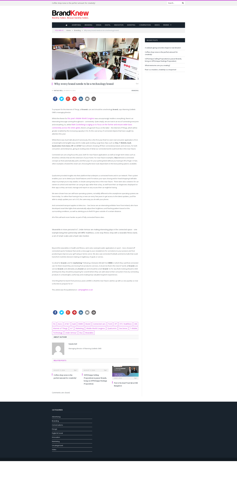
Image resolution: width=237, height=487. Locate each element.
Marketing (131, 25)
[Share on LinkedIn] (81, 100)
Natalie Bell (58, 90)
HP (112, 323)
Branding (88, 25)
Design (98, 25)
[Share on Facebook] (55, 100)
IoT (70, 327)
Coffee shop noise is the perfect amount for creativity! (73, 3)
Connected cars (96, 323)
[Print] (93, 100)
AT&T (66, 323)
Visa (79, 331)
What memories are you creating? (157, 65)
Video (54, 448)
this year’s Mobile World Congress (80, 118)
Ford (106, 323)
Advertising (76, 25)
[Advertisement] (140, 14)
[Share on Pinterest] (74, 100)
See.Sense (119, 327)
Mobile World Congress (92, 327)
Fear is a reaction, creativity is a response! (160, 69)
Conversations (145, 25)
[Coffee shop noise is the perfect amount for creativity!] (65, 367)
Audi (72, 323)
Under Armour (69, 331)
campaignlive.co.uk (85, 289)
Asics (60, 323)
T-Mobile (129, 327)
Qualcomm (108, 327)
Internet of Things (59, 327)
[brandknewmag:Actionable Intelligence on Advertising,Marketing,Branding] (70, 14)
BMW (79, 323)
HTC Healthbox (121, 323)
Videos (157, 25)
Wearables (88, 331)
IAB (130, 323)
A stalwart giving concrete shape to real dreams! (163, 48)
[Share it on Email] (87, 100)
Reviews (166, 25)
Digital (107, 25)
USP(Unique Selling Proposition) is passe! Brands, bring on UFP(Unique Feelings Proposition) (163, 60)
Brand (85, 323)
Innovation (118, 25)
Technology (57, 331)
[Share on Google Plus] (68, 100)
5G (54, 323)
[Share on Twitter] (61, 100)
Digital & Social (57, 431)
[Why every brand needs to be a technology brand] (95, 59)
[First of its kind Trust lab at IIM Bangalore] (125, 371)
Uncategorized (57, 444)
